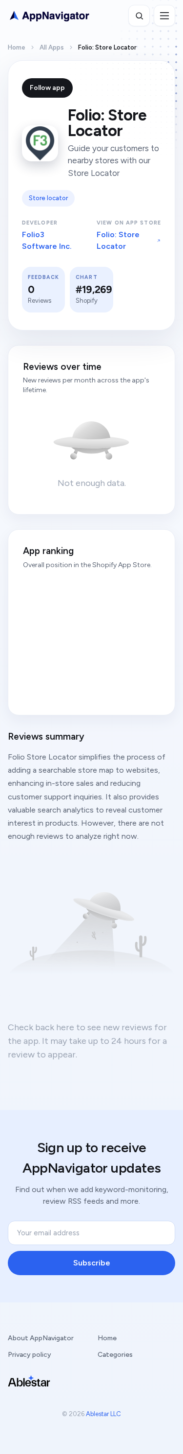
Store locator (48, 198)
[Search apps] (139, 15)
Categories (115, 1354)
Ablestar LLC (103, 1414)
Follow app (47, 88)
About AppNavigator (41, 1338)
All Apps (52, 47)
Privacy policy (29, 1354)
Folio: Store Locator (118, 240)
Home (16, 47)
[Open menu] (164, 15)
